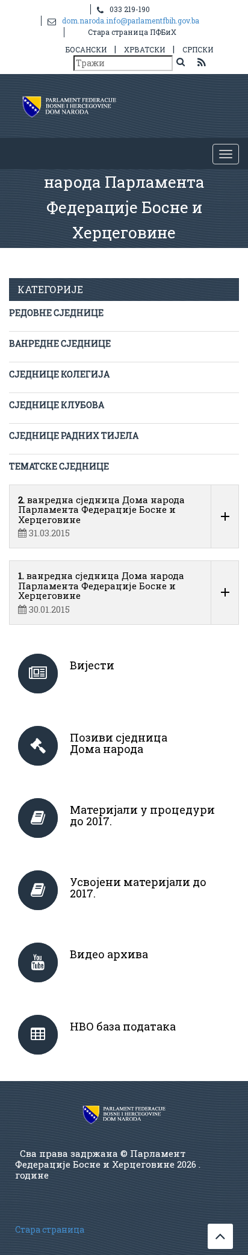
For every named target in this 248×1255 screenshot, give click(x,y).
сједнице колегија (59, 374)
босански (86, 49)
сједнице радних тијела (73, 435)
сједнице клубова (56, 405)
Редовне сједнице (56, 312)
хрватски (144, 49)
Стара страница (49, 1229)
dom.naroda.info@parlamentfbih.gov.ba (130, 20)
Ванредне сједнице (60, 343)
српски (197, 49)
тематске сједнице (59, 466)
